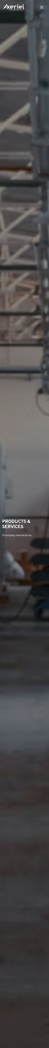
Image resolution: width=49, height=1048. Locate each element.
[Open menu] (42, 7)
